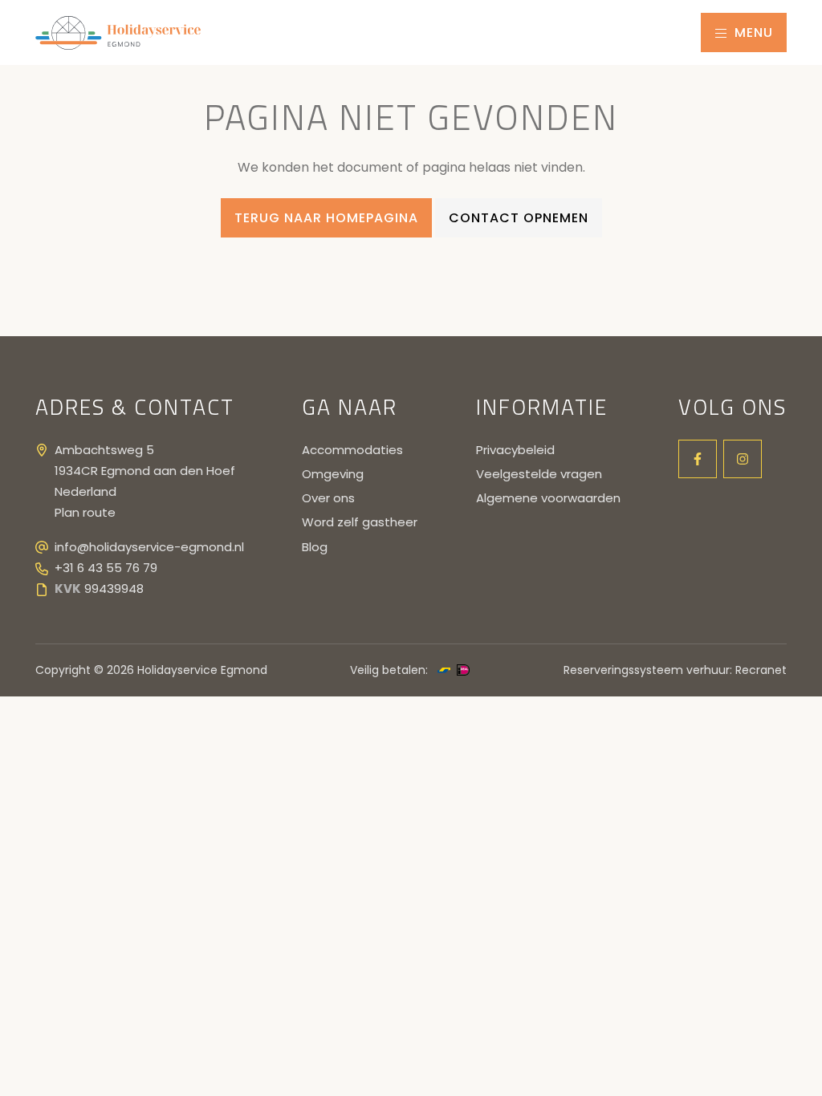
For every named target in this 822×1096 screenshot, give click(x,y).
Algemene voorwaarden (548, 497)
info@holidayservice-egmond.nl (149, 546)
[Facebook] (697, 459)
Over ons (328, 497)
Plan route (85, 512)
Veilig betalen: (389, 670)
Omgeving (333, 473)
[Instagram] (742, 459)
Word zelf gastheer (359, 521)
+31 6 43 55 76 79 (106, 567)
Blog (315, 546)
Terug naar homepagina (326, 218)
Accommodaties (352, 449)
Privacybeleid (515, 449)
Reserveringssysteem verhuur (647, 670)
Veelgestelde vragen (539, 473)
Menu (751, 32)
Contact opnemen (518, 218)
